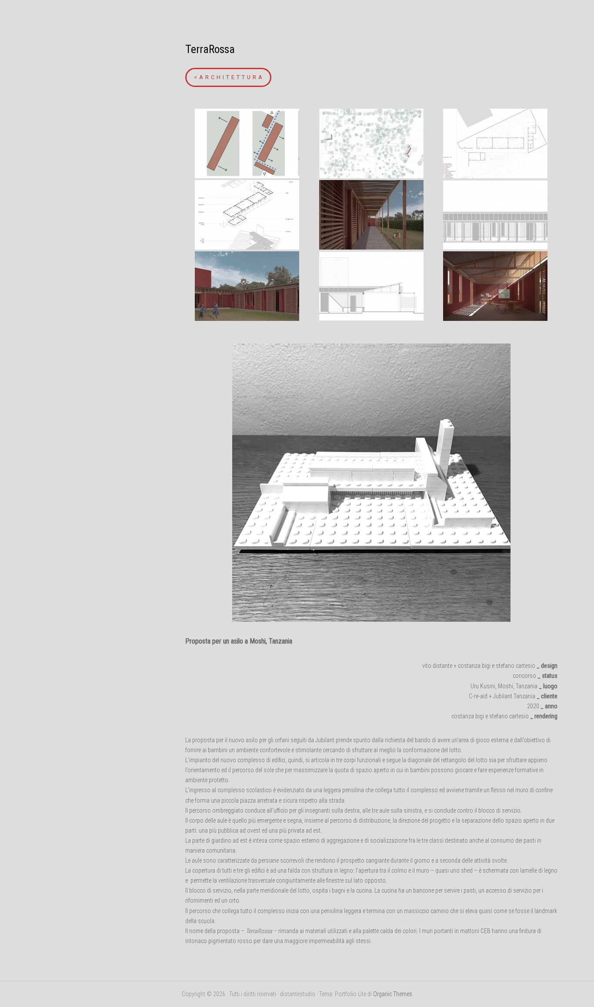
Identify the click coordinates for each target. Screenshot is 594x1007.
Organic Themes (392, 993)
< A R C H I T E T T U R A (228, 77)
